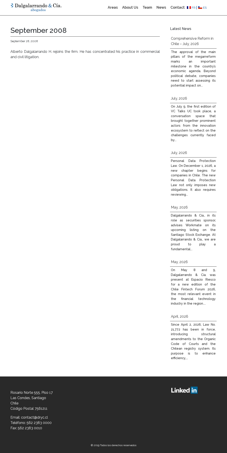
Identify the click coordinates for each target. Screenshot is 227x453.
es (205, 7)
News (161, 7)
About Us (130, 7)
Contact (177, 7)
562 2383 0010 (30, 428)
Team (147, 7)
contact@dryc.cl (34, 417)
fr (194, 7)
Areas (113, 7)
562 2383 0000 (39, 423)
